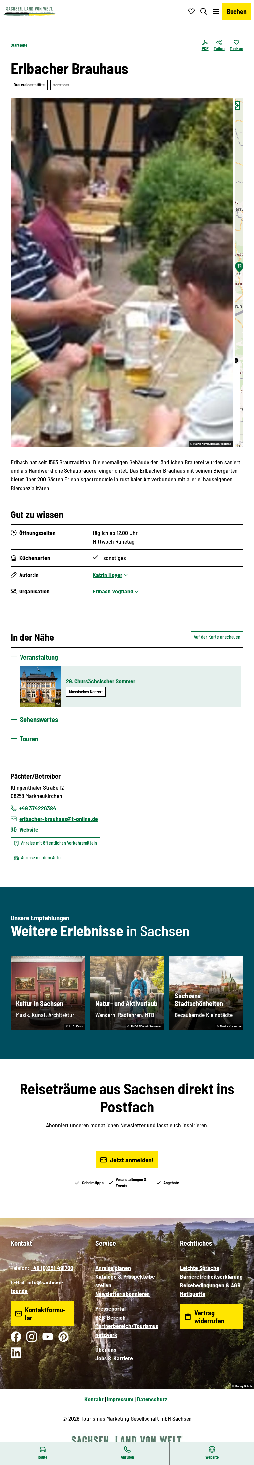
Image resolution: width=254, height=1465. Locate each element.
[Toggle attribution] (236, 360)
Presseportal (110, 1308)
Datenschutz (152, 1399)
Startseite (19, 45)
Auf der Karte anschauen (217, 637)
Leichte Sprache (199, 1267)
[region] (239, 272)
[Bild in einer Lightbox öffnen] (122, 272)
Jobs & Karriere (114, 1358)
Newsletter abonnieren (122, 1293)
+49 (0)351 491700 (52, 1267)
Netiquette (192, 1293)
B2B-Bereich (110, 1317)
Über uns (105, 1349)
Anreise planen (113, 1267)
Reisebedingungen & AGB (210, 1285)
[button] (240, 1438)
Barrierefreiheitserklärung (211, 1276)
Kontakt (94, 1399)
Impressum (120, 1399)
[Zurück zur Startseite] (29, 11)
